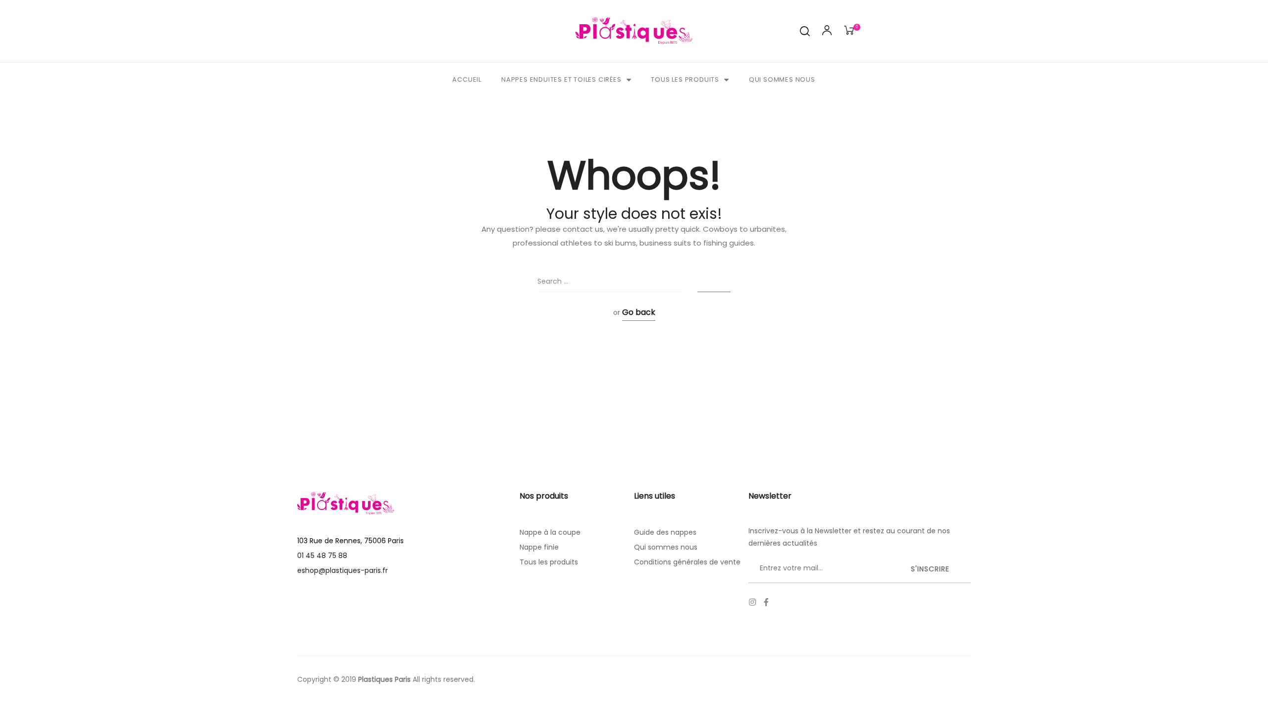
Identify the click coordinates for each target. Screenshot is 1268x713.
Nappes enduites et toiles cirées (561, 79)
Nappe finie (539, 547)
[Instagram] (752, 602)
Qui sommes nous (782, 79)
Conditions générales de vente (687, 562)
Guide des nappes (665, 532)
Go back (638, 312)
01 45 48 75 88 (322, 555)
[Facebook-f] (766, 602)
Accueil (466, 79)
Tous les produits (685, 79)
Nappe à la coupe (550, 532)
